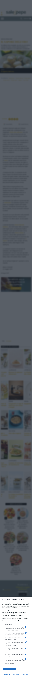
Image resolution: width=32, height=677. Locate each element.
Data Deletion (7, 674)
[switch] (26, 627)
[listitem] (16, 624)
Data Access (16, 674)
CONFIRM (9, 669)
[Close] (29, 599)
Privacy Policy (24, 674)
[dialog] (16, 637)
